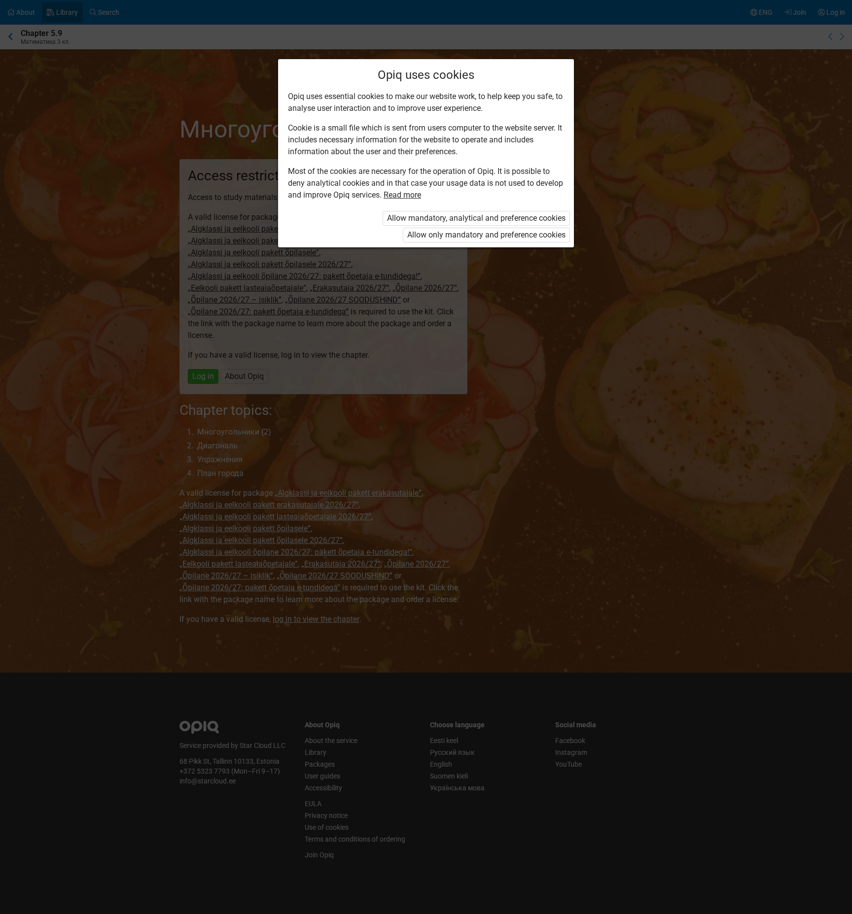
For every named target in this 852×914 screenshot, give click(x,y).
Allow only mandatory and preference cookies (486, 234)
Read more (402, 195)
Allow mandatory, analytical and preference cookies (476, 218)
